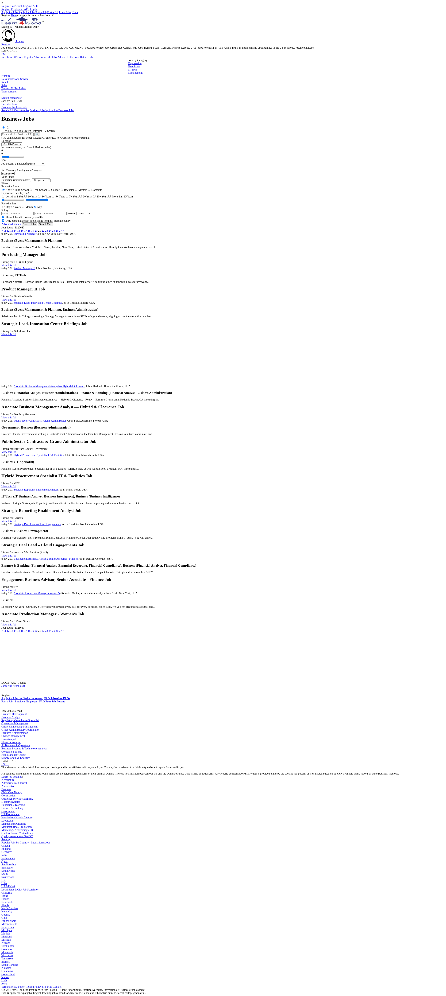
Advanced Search (11, 224)
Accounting (7, 779)
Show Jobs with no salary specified (24, 217)
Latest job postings (11, 776)
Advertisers (39, 57)
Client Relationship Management (19, 726)
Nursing (5, 75)
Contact (57, 986)
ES (3, 53)
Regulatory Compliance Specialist (20, 720)
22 (43, 230)
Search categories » (12, 97)
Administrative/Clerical (14, 782)
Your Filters (7, 176)
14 (15, 230)
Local (10, 57)
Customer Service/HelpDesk (17, 798)
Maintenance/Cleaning (13, 823)
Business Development (14, 714)
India (4, 855)
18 (29, 230)
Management (135, 72)
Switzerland (7, 877)
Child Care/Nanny (11, 792)
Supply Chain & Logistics (15, 757)
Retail (83, 57)
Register (5, 6)
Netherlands (8, 858)
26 (57, 230)
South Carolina (9, 964)
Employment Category (29, 170)
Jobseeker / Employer (13, 685)
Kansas (5, 977)
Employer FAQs (20, 9)
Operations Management (14, 723)
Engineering (135, 63)
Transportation (9, 91)
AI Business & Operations (15, 745)
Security (5, 839)
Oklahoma (7, 971)
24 (50, 230)
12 (8, 230)
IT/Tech (132, 69)
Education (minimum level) (16, 179)
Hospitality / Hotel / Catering (17, 817)
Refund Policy (33, 986)
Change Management (13, 735)
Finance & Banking (12, 808)
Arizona (5, 942)
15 (18, 230)
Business (6, 789)
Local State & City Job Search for (20, 889)
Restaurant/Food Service (14, 78)
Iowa (4, 983)
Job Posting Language (13, 163)
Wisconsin (7, 955)
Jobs (3, 57)
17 (25, 230)
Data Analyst (8, 739)
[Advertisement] (64, 66)
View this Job (8, 265)
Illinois (5, 905)
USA (4, 883)
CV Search (49, 130)
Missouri (6, 939)
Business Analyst (10, 717)
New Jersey (7, 927)
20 (36, 230)
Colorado (6, 949)
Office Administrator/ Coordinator (20, 729)
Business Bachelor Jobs (14, 107)
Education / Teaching (13, 804)
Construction (8, 795)
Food (76, 57)
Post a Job (41, 12)
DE (7, 53)
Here (14, 15)
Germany (6, 851)
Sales (4, 85)
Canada (5, 845)
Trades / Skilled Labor (13, 88)
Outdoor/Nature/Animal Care (17, 833)
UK (3, 880)
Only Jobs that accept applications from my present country (38, 220)
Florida (5, 898)
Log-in (27, 6)
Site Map (47, 986)
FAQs (34, 6)
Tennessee (7, 958)
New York (7, 902)
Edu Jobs (52, 57)
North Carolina (9, 908)
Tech (90, 57)
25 (53, 230)
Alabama (6, 967)
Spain (4, 873)
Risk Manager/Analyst (13, 754)
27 (60, 230)
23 (46, 230)
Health (69, 57)
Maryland (6, 936)
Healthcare (134, 66)
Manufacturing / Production (16, 826)
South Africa (8, 870)
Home (75, 12)
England (6, 848)
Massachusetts (9, 924)
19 (32, 230)
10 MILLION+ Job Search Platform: (22, 130)
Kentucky (6, 911)
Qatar (4, 861)
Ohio (4, 917)
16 (22, 230)
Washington (7, 945)
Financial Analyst (11, 742)
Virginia (5, 933)
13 (11, 230)
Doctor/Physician (10, 801)
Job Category (8, 170)
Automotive (7, 786)
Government (8, 811)
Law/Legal (7, 820)
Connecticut (8, 974)
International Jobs (40, 842)
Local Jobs (65, 12)
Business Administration (14, 732)
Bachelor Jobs (9, 104)
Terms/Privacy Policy (13, 986)
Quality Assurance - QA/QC (17, 836)
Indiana (5, 961)
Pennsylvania (8, 920)
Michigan (6, 930)
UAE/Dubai (8, 886)
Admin (61, 57)
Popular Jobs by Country (15, 842)
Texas (4, 895)
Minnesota (7, 952)
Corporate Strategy (11, 751)
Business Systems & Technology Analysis (24, 748)
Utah (4, 980)
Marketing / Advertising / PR (17, 829)
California (6, 892)
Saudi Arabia (8, 864)
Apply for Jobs (9, 12)
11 (4, 230)
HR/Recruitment (10, 814)
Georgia (5, 914)
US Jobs (18, 57)
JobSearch (16, 6)
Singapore (7, 867)
